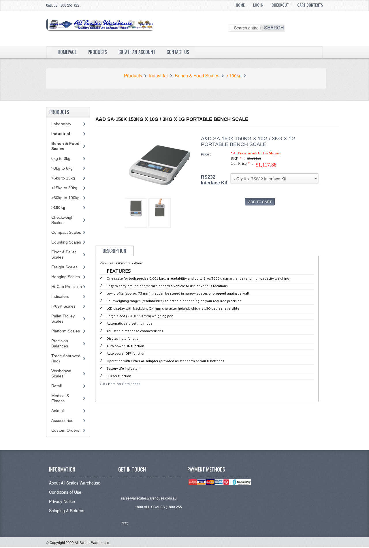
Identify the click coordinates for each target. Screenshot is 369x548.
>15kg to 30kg (64, 188)
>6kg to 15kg (63, 178)
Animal (57, 410)
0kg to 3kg (60, 158)
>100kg (234, 75)
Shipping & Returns (66, 510)
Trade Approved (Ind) (65, 358)
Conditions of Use (65, 492)
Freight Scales (64, 267)
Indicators (60, 296)
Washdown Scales (61, 373)
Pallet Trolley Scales (63, 318)
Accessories (62, 420)
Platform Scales (65, 331)
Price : (206, 154)
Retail (56, 386)
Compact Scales (66, 232)
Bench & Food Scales (197, 75)
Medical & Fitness (60, 398)
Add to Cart (260, 201)
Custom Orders (65, 430)
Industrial (158, 75)
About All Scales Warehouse (74, 483)
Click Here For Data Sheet (120, 383)
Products (97, 51)
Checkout (280, 5)
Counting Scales (66, 242)
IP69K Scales (63, 306)
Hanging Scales (65, 276)
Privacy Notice (62, 501)
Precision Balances (59, 343)
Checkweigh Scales (62, 220)
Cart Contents (310, 5)
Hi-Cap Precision (66, 286)
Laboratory (61, 123)
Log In (258, 5)
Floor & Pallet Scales (63, 254)
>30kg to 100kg (65, 197)
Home (240, 5)
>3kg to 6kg (62, 168)
